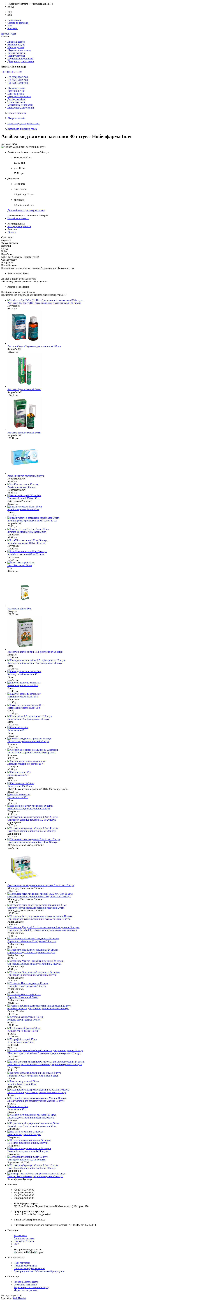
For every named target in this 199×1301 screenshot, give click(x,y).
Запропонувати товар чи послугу (31, 1287)
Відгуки (11, 232)
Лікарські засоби (16, 41)
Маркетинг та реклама (25, 1290)
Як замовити (20, 1235)
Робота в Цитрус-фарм (26, 1281)
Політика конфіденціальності (29, 1268)
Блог (9, 25)
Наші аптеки (14, 20)
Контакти (12, 28)
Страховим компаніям (25, 1284)
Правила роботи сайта (25, 1265)
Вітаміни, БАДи (16, 44)
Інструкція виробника (19, 226)
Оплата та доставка (17, 22)
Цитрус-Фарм (8, 33)
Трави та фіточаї (16, 55)
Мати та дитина (15, 47)
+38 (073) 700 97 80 (17, 80)
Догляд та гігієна (16, 53)
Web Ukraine (19, 1298)
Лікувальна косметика (19, 50)
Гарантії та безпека (24, 1241)
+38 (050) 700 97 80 (17, 77)
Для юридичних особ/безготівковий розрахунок (39, 1271)
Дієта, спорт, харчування (20, 61)
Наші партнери (22, 1263)
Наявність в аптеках (18, 218)
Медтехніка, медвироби (20, 58)
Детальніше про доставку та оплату (26, 210)
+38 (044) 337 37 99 (11, 72)
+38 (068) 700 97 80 (17, 82)
